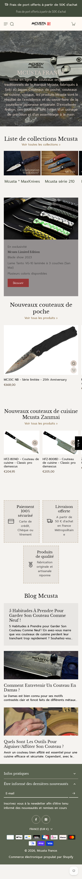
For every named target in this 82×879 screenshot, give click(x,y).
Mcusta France (47, 851)
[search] (12, 24)
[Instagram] (46, 819)
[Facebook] (36, 819)
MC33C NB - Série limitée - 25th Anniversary (35, 380)
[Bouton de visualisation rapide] (74, 363)
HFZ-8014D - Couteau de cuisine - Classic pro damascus (21, 463)
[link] (57, 318)
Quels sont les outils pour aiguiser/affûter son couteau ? (34, 744)
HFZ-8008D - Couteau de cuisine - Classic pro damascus (59, 463)
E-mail (10, 794)
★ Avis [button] (78, 443)
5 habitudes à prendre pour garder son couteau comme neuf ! (37, 615)
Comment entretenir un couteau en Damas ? (40, 688)
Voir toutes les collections (40, 145)
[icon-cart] (73, 24)
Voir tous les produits (39, 318)
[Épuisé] (74, 370)
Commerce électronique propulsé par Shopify (41, 857)
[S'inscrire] (73, 793)
